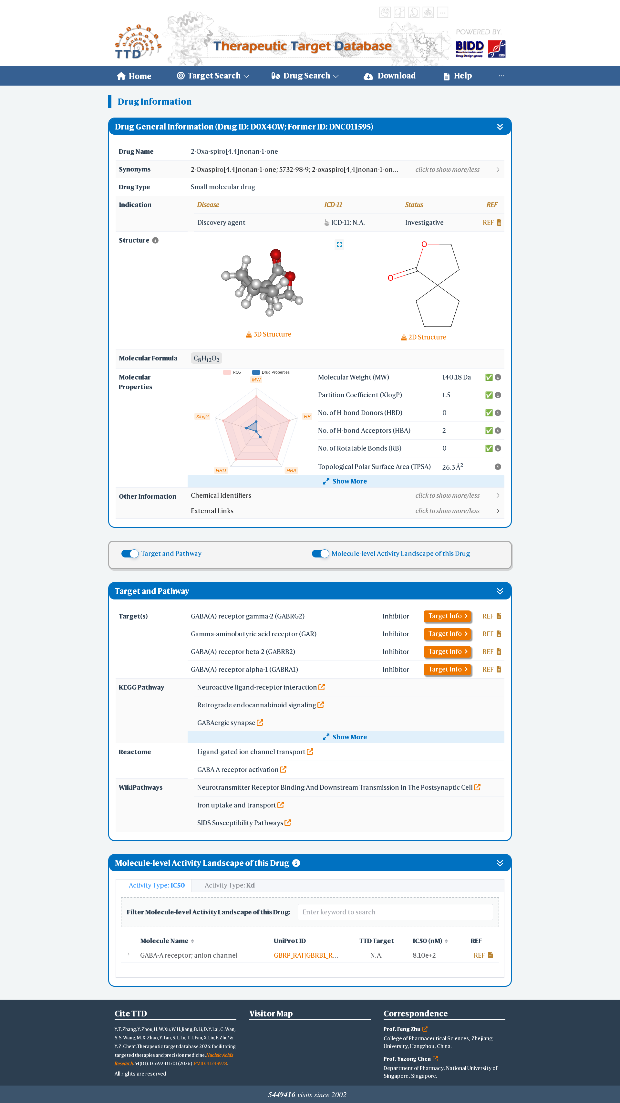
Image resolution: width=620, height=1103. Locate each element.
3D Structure (271, 334)
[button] (347, 169)
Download (396, 75)
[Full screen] (339, 244)
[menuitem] (134, 76)
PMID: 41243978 (210, 1063)
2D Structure (426, 337)
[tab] (154, 885)
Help (462, 75)
